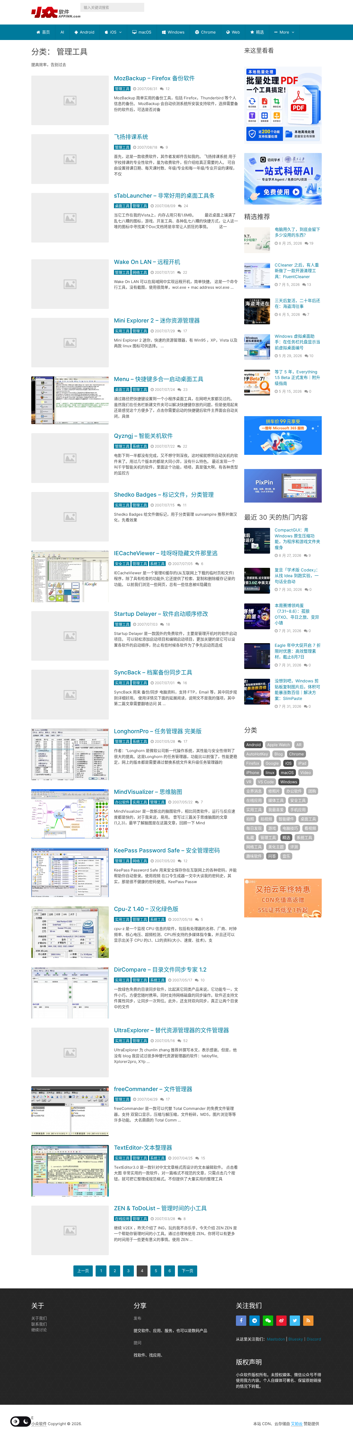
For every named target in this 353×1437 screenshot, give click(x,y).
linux (270, 772)
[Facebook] (241, 1320)
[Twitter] (295, 1320)
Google (272, 763)
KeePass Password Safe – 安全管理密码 (167, 850)
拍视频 (266, 819)
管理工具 (122, 88)
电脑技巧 (290, 828)
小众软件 (39, 1423)
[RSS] (308, 1320)
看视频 (310, 828)
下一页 (187, 1270)
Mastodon (276, 1339)
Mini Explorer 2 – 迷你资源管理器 (157, 320)
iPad (302, 763)
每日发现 (254, 828)
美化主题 (276, 846)
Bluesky (295, 1339)
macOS (144, 32)
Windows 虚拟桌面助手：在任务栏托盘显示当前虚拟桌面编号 (297, 342)
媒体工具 (276, 800)
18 (168, 624)
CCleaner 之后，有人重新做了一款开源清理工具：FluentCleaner (297, 270)
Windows (176, 32)
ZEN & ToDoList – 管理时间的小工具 (160, 1208)
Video (305, 772)
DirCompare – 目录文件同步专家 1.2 (160, 969)
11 (185, 505)
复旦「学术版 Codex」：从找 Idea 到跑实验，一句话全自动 (297, 575)
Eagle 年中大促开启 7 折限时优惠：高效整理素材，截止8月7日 (298, 651)
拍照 (250, 819)
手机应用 (298, 809)
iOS (113, 32)
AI (62, 32)
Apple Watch (278, 744)
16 (185, 683)
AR (299, 744)
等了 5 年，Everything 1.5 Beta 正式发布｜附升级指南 (297, 377)
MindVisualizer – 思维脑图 (148, 791)
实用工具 (122, 331)
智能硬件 (286, 819)
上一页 (83, 1270)
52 (185, 1040)
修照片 (274, 791)
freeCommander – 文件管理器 (153, 1089)
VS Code (266, 781)
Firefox (252, 763)
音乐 (286, 856)
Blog (278, 754)
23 (185, 389)
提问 (137, 1342)
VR (248, 781)
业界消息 (254, 791)
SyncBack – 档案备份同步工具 (153, 672)
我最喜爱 (276, 809)
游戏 (272, 828)
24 (186, 206)
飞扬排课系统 (131, 136)
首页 (45, 32)
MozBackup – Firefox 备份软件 (154, 78)
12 (168, 88)
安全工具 (122, 563)
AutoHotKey (257, 754)
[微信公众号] (268, 1320)
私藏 (250, 837)
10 (203, 980)
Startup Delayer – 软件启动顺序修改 (161, 613)
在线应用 (122, 1218)
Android (86, 32)
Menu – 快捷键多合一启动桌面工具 (158, 379)
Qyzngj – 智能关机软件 (143, 435)
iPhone (252, 772)
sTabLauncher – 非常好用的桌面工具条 (164, 195)
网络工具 (140, 272)
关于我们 (39, 1318)
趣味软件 (254, 856)
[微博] (281, 1320)
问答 (272, 856)
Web (235, 32)
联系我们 (39, 1324)
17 (185, 331)
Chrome (208, 32)
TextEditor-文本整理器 (143, 1147)
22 (185, 272)
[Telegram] (254, 1320)
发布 (137, 1318)
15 (203, 1158)
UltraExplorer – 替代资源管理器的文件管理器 (171, 1030)
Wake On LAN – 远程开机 (147, 262)
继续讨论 (39, 1329)
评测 (294, 846)
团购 (312, 791)
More (284, 32)
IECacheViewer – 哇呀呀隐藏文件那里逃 (166, 553)
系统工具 (140, 446)
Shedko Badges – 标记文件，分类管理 (164, 494)
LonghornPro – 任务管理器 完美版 (158, 731)
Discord (314, 1339)
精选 (259, 32)
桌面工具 (122, 206)
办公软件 (122, 802)
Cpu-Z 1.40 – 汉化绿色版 (146, 909)
